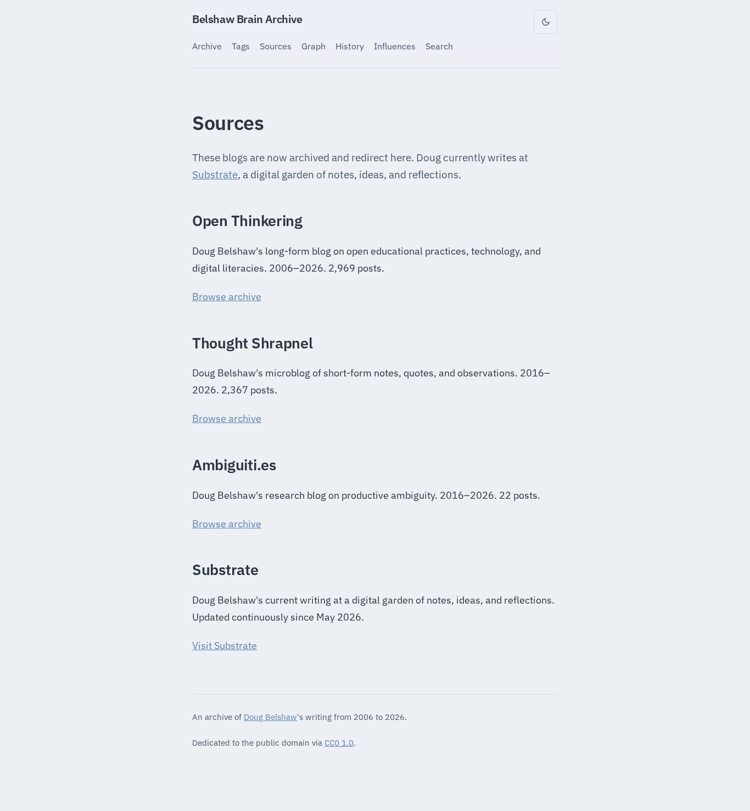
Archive (207, 46)
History (349, 46)
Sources (276, 46)
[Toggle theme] (546, 22)
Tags (241, 46)
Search (439, 46)
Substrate (215, 174)
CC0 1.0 (339, 742)
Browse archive (226, 296)
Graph (313, 46)
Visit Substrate (224, 645)
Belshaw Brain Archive (247, 19)
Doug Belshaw (270, 716)
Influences (395, 46)
